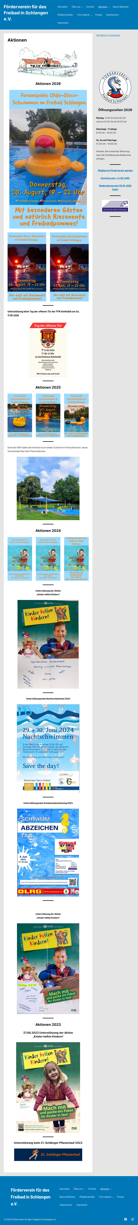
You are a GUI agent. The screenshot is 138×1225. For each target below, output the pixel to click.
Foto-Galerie (83, 14)
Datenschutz (112, 14)
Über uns (76, 6)
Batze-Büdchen (120, 6)
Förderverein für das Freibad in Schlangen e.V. (26, 13)
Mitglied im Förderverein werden (115, 170)
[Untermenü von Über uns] (82, 7)
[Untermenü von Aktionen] (109, 7)
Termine (90, 6)
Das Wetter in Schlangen (108, 35)
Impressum (63, 22)
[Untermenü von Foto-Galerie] (91, 15)
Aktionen (102, 6)
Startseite (62, 6)
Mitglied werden (65, 14)
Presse (98, 14)
